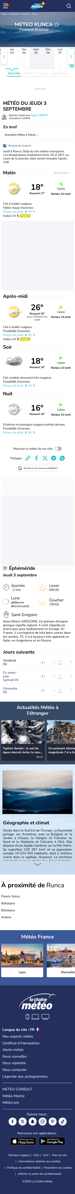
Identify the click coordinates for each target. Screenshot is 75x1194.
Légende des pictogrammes (25, 1076)
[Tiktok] (63, 1122)
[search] (69, 6)
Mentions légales (19, 1155)
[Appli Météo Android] (52, 1141)
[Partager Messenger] (53, 458)
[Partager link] (27, 458)
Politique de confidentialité (23, 1168)
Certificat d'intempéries (21, 1043)
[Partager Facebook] (36, 458)
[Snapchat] (33, 1122)
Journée (14, 73)
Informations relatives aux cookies (39, 1161)
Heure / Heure (36, 73)
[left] (4, 57)
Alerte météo (13, 1049)
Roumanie (14, 14)
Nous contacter (14, 1069)
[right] (71, 57)
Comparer (59, 73)
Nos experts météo (17, 1036)
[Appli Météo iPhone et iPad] (23, 1141)
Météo (4, 14)
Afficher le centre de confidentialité (39, 1174)
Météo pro (10, 1102)
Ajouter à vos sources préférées (40, 468)
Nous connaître (14, 1056)
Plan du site (59, 1155)
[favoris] (56, 24)
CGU (36, 1155)
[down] (37, 865)
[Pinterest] (53, 1122)
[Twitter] (23, 1122)
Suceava (25, 14)
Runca (35, 14)
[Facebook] (13, 1122)
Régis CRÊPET (39, 115)
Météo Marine (13, 1096)
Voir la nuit (60, 173)
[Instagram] (43, 1122)
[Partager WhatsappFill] (62, 458)
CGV (45, 1155)
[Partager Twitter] (45, 458)
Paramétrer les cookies (58, 1167)
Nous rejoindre (14, 1063)
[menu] (6, 6)
